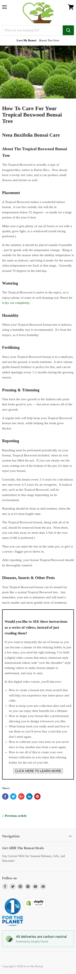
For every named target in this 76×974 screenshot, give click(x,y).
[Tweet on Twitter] (13, 796)
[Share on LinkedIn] (29, 796)
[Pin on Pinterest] (37, 796)
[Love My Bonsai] (38, 12)
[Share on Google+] (21, 796)
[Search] (68, 30)
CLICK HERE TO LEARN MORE (38, 771)
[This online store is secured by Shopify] (35, 906)
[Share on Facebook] (5, 796)
